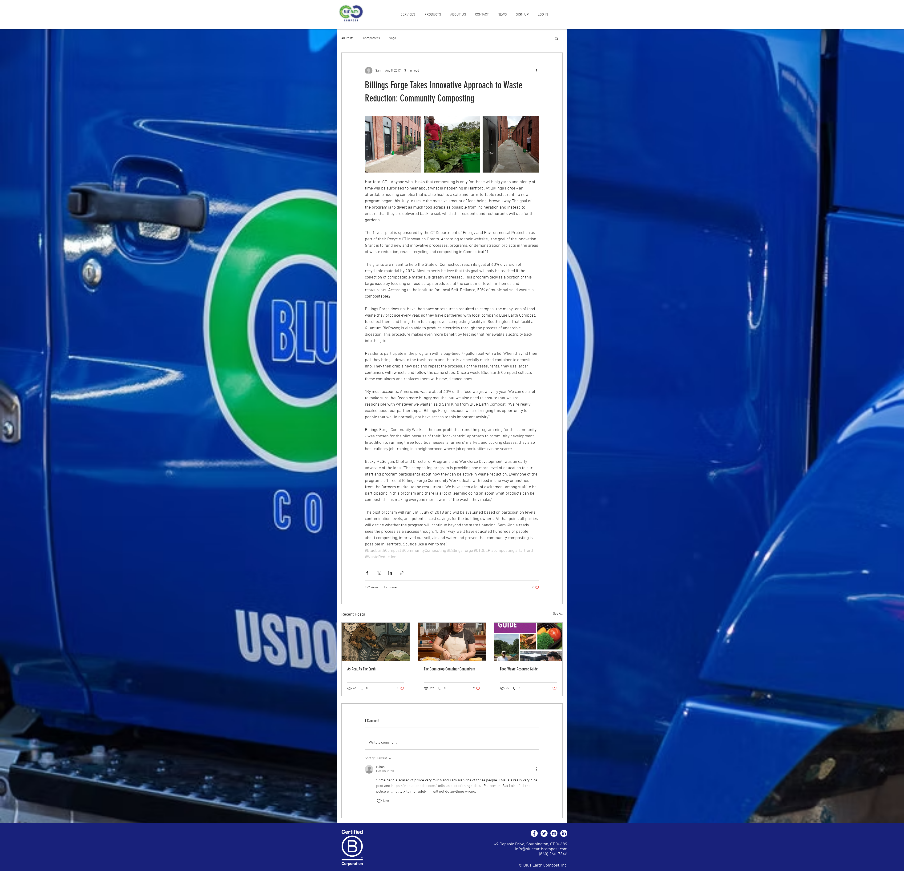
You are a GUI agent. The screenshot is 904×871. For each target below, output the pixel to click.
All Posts (347, 38)
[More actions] (536, 70)
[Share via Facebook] (367, 573)
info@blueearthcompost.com (541, 849)
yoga (392, 38)
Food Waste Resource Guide (519, 669)
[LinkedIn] (563, 833)
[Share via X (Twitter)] (378, 573)
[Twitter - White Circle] (544, 833)
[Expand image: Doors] (393, 144)
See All (558, 614)
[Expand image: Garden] (452, 144)
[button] (408, 14)
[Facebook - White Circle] (534, 833)
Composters (371, 38)
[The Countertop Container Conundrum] (452, 642)
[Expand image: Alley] (511, 144)
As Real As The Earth (361, 669)
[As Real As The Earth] (376, 642)
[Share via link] (402, 573)
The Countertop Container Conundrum (449, 669)
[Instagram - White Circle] (553, 833)
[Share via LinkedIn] (390, 573)
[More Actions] (536, 769)
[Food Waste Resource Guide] (528, 642)
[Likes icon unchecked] (379, 801)
